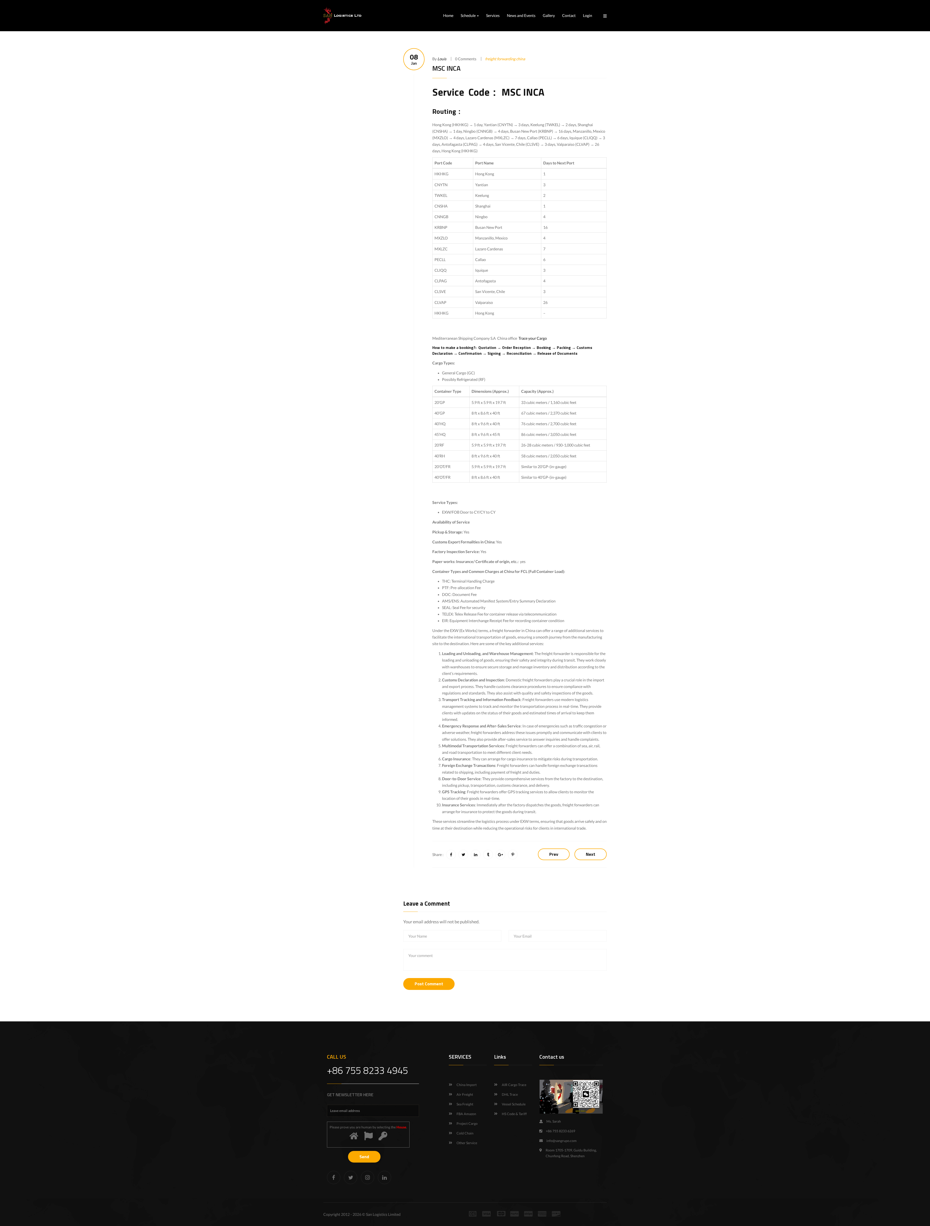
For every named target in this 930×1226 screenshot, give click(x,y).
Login (587, 15)
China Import (467, 1085)
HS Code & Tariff (514, 1114)
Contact (569, 15)
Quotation (487, 347)
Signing (494, 353)
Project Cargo (467, 1123)
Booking (544, 347)
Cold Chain (465, 1133)
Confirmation (469, 353)
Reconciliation (519, 353)
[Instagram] (367, 1177)
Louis (441, 58)
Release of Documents (557, 353)
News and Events (521, 15)
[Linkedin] (384, 1177)
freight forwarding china (505, 58)
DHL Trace (510, 1094)
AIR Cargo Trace (514, 1085)
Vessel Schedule (514, 1104)
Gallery (549, 15)
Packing (564, 347)
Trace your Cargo (533, 338)
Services (493, 15)
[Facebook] (333, 1177)
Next (590, 854)
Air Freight (465, 1094)
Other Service (467, 1143)
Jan (414, 59)
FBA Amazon (466, 1114)
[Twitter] (350, 1177)
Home (448, 15)
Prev (553, 854)
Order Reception (516, 347)
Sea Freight (465, 1104)
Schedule (468, 15)
